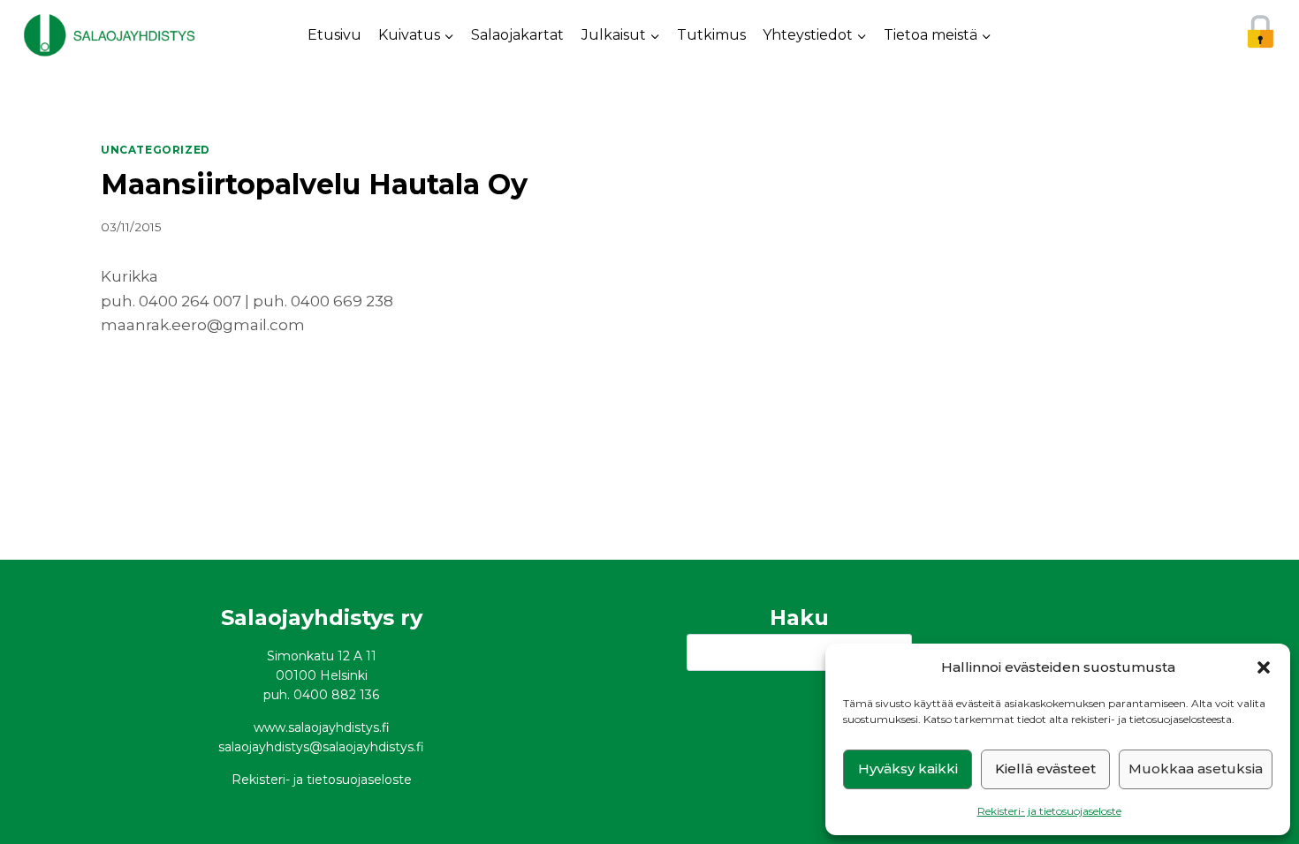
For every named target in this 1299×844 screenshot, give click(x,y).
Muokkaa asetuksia (1195, 768)
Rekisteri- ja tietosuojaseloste (1049, 811)
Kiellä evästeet (1045, 768)
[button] (1263, 667)
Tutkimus (711, 34)
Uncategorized (155, 149)
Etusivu (334, 34)
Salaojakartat (517, 34)
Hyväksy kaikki (908, 768)
